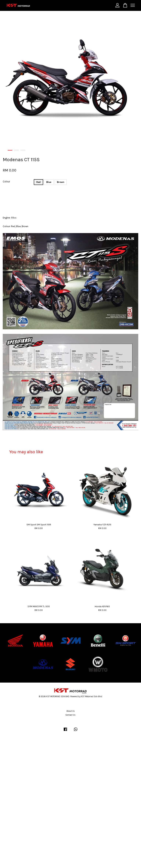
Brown (60, 182)
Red (38, 182)
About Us (70, 711)
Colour (6, 181)
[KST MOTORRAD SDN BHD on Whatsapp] (75, 731)
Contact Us (70, 715)
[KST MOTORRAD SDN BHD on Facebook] (65, 731)
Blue (48, 182)
